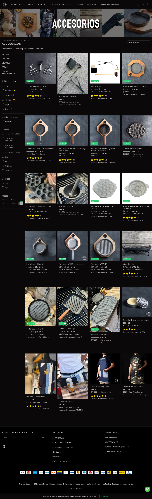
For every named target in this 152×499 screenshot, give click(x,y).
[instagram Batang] (4, 446)
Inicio (4, 40)
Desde (4, 199)
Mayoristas (91, 4)
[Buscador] (138, 5)
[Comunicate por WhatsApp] (147, 489)
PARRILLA (5, 54)
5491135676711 (111, 437)
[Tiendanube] (76, 489)
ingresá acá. (105, 484)
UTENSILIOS (7, 63)
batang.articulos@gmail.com (117, 447)
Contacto (79, 4)
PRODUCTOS (16, 4)
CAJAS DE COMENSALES (61, 4)
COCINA (5, 58)
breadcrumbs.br (13, 40)
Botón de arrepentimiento (122, 484)
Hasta (13, 199)
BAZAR (5, 67)
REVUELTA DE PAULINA (37, 4)
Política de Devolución (109, 4)
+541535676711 (111, 442)
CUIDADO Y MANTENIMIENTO (9, 72)
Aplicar (21, 203)
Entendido (104, 496)
